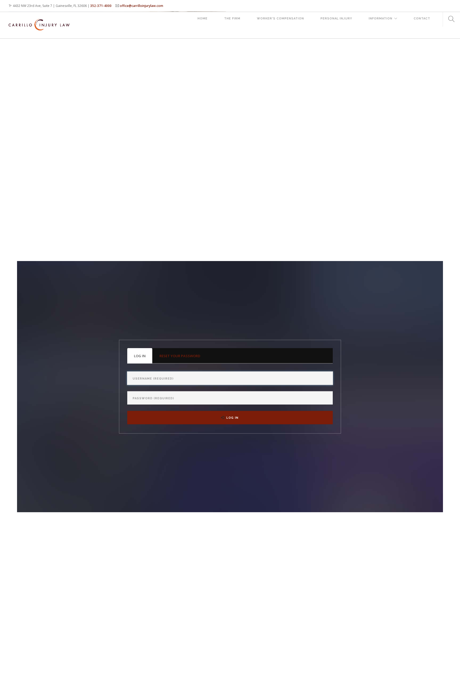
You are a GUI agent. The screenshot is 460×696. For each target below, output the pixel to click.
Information (380, 18)
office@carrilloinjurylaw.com (141, 5)
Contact (422, 18)
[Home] (39, 19)
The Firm (232, 18)
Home (203, 18)
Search (449, 19)
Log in (143, 358)
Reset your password (179, 355)
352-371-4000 (101, 5)
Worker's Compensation (280, 18)
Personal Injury (336, 18)
